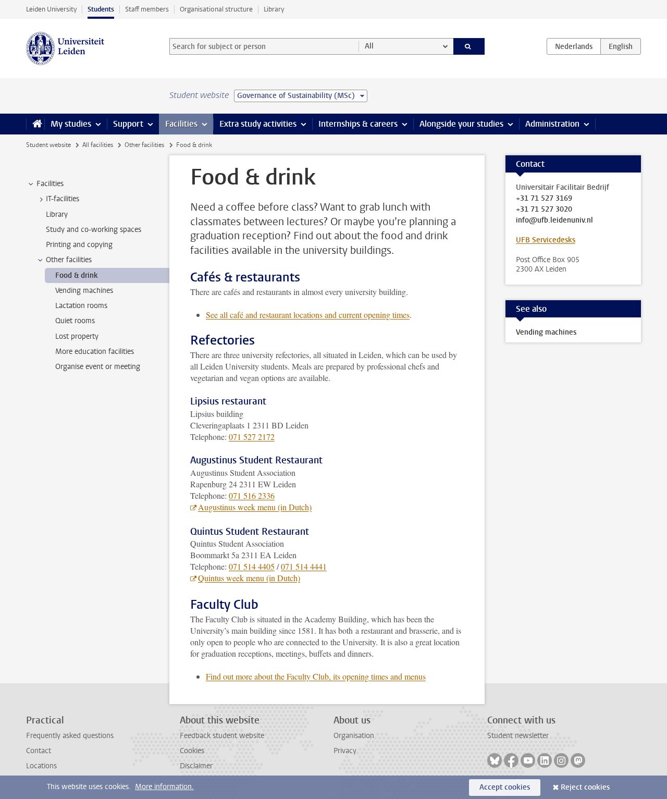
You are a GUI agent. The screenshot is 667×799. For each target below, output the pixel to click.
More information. (164, 787)
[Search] (469, 46)
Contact (38, 751)
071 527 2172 (252, 436)
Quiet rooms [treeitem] (75, 321)
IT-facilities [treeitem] (62, 199)
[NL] (574, 46)
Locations (41, 766)
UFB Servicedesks (545, 240)
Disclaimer (196, 766)
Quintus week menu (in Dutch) (249, 577)
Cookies (192, 751)
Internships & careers (358, 123)
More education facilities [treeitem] (94, 352)
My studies (71, 123)
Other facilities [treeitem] (69, 260)
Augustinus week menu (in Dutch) (255, 506)
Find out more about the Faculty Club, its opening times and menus (316, 676)
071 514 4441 (304, 566)
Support (128, 123)
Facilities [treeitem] (50, 184)
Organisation (354, 736)
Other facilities (144, 145)
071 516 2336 (252, 495)
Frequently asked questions (70, 736)
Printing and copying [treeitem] (79, 245)
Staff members (147, 9)
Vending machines (546, 332)
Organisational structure (216, 9)
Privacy (345, 751)
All (369, 46)
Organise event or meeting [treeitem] (97, 367)
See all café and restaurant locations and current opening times (308, 314)
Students (101, 9)
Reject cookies (585, 787)
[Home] (35, 124)
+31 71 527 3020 (544, 209)
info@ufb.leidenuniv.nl (554, 220)
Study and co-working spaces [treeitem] (93, 230)
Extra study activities (258, 123)
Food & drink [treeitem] (76, 275)
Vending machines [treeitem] (84, 291)
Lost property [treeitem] (76, 336)
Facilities (181, 123)
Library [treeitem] (57, 214)
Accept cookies (504, 787)
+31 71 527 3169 (544, 198)
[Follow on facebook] (511, 760)
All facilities (97, 145)
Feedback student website (222, 736)
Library (274, 9)
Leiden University (51, 9)
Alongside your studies (461, 123)
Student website (48, 145)
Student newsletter (518, 736)
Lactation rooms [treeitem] (81, 306)
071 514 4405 (252, 566)
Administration (552, 123)
